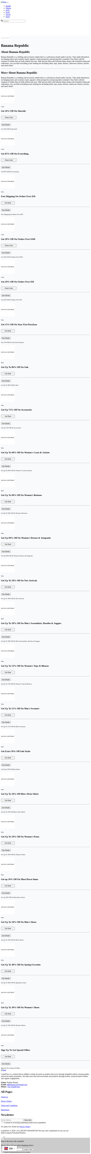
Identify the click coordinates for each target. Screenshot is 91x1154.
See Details (6, 125)
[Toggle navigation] (8, 2)
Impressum (5, 1110)
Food (8, 12)
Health (8, 6)
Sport (8, 17)
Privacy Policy (6, 1101)
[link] (4, 2)
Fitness (8, 8)
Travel (8, 15)
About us (4, 1097)
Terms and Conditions (9, 1105)
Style (7, 10)
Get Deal (8, 203)
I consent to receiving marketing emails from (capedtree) (25, 1123)
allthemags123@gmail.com (17, 1085)
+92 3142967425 (13, 1087)
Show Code (9, 117)
